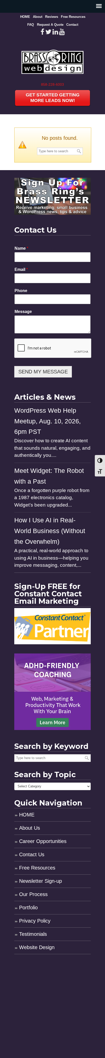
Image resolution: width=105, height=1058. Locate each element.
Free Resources (73, 17)
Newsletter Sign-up (40, 881)
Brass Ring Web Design (52, 60)
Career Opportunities (43, 841)
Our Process (33, 894)
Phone (21, 290)
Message (23, 311)
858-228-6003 (52, 84)
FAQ (30, 25)
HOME (25, 17)
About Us (29, 828)
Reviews (51, 17)
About (37, 17)
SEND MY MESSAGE (43, 371)
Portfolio (28, 907)
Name (21, 248)
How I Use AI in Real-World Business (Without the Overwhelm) (49, 531)
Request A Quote (50, 25)
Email (21, 269)
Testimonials (33, 934)
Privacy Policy (34, 921)
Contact (72, 25)
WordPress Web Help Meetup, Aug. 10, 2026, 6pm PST (47, 421)
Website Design (37, 947)
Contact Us (31, 854)
